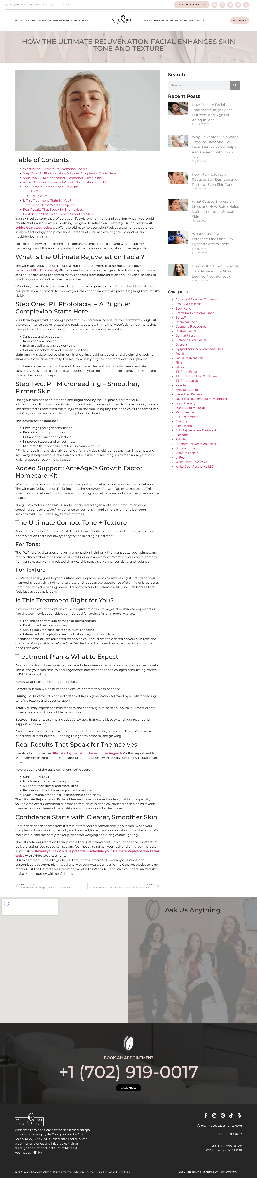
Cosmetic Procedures (191, 326)
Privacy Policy (94, 1171)
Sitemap (79, 1171)
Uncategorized (186, 448)
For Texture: (39, 196)
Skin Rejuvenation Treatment (196, 430)
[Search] (235, 85)
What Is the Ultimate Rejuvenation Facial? (55, 169)
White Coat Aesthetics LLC (195, 466)
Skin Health (184, 426)
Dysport (181, 344)
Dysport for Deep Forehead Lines (199, 349)
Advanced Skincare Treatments (198, 299)
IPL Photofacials (187, 381)
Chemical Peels (186, 322)
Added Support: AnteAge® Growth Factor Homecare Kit (65, 182)
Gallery (148, 20)
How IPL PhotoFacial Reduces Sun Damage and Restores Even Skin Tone (214, 179)
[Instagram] (222, 5)
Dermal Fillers (185, 335)
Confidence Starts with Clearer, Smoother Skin (58, 214)
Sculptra (181, 421)
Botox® (181, 317)
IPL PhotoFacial (187, 371)
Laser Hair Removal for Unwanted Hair (203, 399)
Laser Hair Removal (189, 394)
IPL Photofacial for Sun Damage (198, 376)
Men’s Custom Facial (190, 408)
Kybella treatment (188, 390)
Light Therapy (185, 403)
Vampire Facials (187, 453)
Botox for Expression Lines (195, 313)
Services (42, 20)
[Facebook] (214, 5)
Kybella (181, 385)
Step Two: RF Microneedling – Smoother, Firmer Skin (62, 178)
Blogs (169, 20)
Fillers (180, 367)
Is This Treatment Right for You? (47, 200)
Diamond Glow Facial (191, 340)
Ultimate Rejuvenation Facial (196, 444)
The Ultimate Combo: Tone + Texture (50, 187)
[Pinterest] (230, 5)
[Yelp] (246, 5)
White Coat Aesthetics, (33, 227)
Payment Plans (80, 20)
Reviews (159, 20)
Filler (179, 362)
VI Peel (180, 457)
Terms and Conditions (117, 1171)
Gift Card (188, 20)
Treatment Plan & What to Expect (48, 205)
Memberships (61, 20)
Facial (180, 353)
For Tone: (37, 191)
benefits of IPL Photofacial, (36, 270)
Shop (178, 20)
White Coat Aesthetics (191, 462)
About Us (29, 20)
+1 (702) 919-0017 (128, 1072)
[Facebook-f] (205, 1115)
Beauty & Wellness (188, 304)
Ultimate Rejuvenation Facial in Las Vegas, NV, (88, 753)
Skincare (182, 435)
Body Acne (183, 308)
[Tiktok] (238, 5)
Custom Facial (186, 331)
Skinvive (181, 439)
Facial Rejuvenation (189, 358)
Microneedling (186, 412)
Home (18, 20)
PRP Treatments (187, 417)
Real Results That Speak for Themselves (53, 209)
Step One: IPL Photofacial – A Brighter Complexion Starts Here (69, 173)
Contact (201, 20)
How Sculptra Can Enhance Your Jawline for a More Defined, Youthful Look (215, 271)
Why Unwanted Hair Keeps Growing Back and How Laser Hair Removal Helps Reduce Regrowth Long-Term (215, 147)
